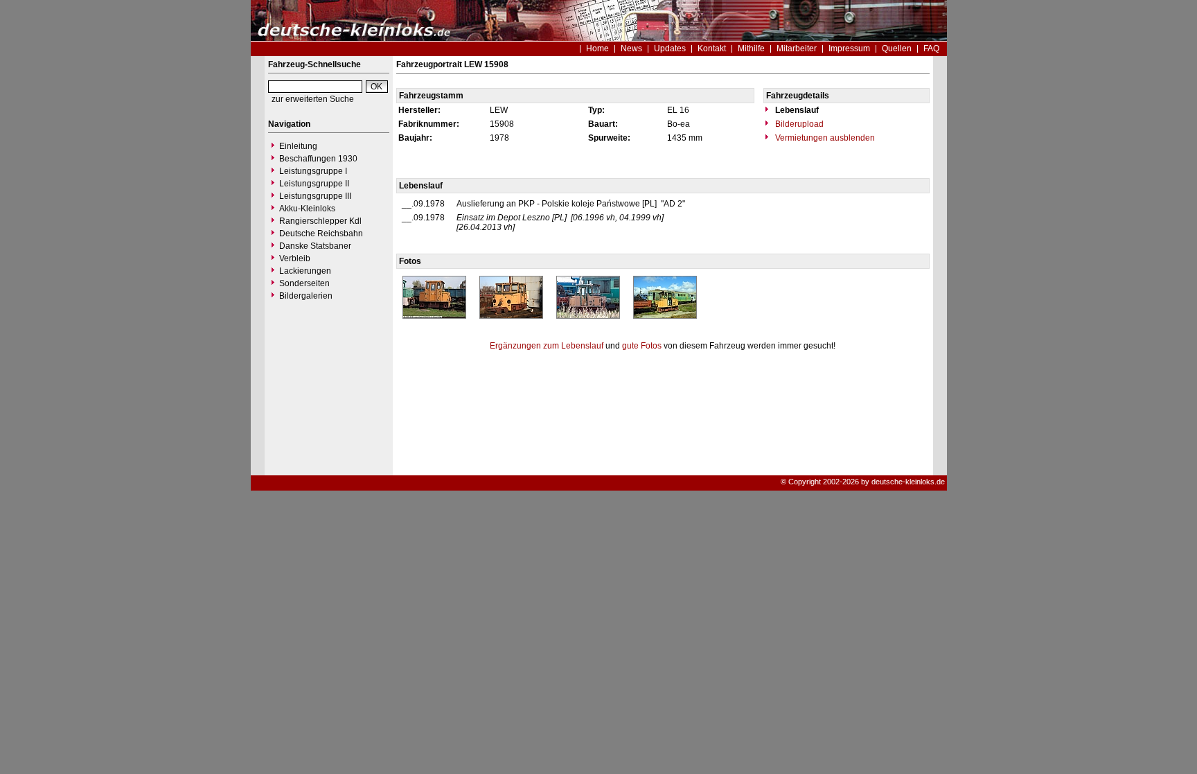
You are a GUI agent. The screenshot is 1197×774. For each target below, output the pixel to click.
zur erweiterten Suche (313, 99)
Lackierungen (305, 271)
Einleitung (298, 146)
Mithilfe (751, 48)
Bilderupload (798, 124)
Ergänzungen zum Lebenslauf (546, 346)
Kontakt (712, 48)
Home (597, 48)
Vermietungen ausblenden (824, 138)
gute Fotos (642, 346)
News (631, 48)
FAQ (931, 48)
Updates (670, 48)
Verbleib (294, 258)
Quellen (897, 48)
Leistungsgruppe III (315, 196)
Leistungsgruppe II (314, 183)
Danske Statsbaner (315, 246)
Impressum (849, 48)
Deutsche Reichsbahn (321, 233)
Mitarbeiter (797, 48)
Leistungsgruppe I (313, 171)
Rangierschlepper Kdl (320, 221)
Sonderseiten (304, 283)
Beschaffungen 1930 (318, 159)
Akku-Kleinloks (307, 208)
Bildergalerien (305, 296)
